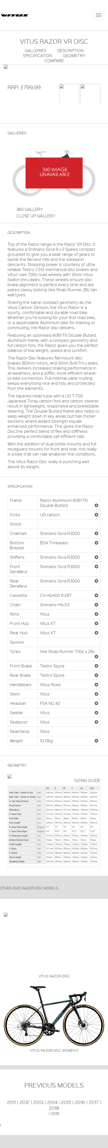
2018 (54, 1108)
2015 (66, 1102)
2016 (80, 1102)
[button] (96, 505)
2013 (38, 1102)
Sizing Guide (87, 780)
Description (70, 50)
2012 (25, 1102)
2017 (94, 1102)
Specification (37, 55)
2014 (52, 1102)
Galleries (35, 50)
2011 (11, 1102)
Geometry (74, 55)
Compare (54, 60)
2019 (55, 1113)
